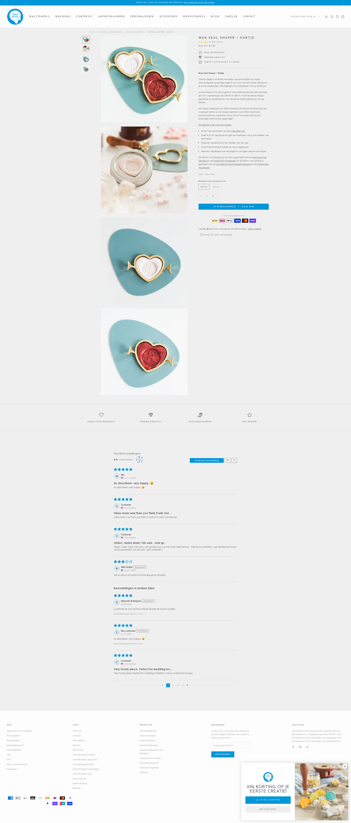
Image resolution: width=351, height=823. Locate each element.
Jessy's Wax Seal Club (17, 764)
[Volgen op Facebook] (293, 746)
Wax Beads (63, 17)
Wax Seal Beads (147, 740)
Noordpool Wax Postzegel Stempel (233, 164)
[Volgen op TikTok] (307, 746)
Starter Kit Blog (80, 783)
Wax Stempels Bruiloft (83, 764)
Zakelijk (231, 17)
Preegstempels (194, 17)
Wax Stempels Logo (82, 773)
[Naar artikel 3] (86, 59)
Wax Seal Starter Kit (149, 763)
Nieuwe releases (148, 735)
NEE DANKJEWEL (268, 809)
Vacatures (12, 769)
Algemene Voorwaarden (19, 731)
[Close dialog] (344, 766)
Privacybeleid (13, 735)
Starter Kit (84, 17)
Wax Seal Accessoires (110, 32)
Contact (249, 17)
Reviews (77, 745)
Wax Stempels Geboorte (85, 759)
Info (8, 759)
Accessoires (168, 17)
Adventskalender (111, 17)
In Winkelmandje (233, 206)
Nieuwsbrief (78, 740)
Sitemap (77, 788)
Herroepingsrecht (15, 745)
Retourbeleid (13, 740)
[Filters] (228, 460)
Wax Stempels (39, 17)
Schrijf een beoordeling (207, 460)
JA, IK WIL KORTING (268, 800)
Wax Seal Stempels (149, 745)
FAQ (9, 754)
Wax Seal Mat (238, 131)
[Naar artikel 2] (86, 49)
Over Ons (77, 731)
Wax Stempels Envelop (84, 754)
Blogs (215, 17)
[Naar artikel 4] (86, 69)
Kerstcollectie (79, 778)
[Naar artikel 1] (86, 39)
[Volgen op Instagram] (300, 746)
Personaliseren (142, 17)
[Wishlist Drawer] (337, 16)
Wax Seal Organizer (149, 767)
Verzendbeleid (14, 750)
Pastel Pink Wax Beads (225, 160)
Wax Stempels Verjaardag (85, 769)
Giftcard (144, 772)
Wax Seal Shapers (134, 32)
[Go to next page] (188, 685)
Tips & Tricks (78, 750)
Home (92, 32)
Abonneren (222, 754)
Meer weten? (254, 229)
